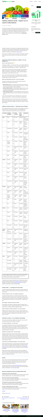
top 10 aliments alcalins (17, 281)
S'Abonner (38, 32)
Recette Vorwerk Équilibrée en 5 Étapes (6, 410)
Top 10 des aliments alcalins (17, 365)
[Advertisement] (15, 41)
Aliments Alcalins (7, 393)
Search (32, 5)
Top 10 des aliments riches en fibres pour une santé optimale (15, 410)
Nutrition (4, 25)
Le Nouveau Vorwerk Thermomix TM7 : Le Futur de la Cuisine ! (24, 410)
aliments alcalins (19, 51)
